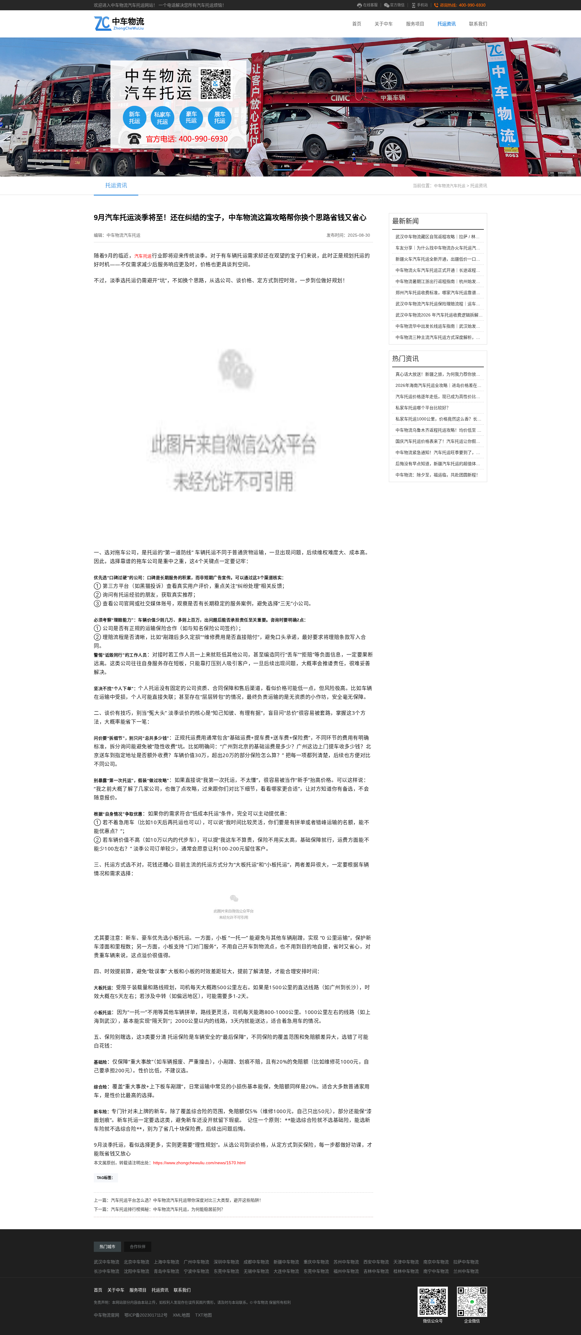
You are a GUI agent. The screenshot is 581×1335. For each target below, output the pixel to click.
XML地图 (181, 1315)
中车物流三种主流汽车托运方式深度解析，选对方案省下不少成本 (457, 337)
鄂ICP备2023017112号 (146, 1315)
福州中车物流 (346, 1271)
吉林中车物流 (376, 1271)
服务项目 (415, 23)
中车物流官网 (106, 1315)
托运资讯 (447, 23)
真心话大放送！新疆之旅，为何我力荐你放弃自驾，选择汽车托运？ (459, 374)
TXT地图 (203, 1315)
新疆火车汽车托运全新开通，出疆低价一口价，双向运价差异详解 (457, 259)
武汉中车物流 (106, 1261)
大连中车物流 (286, 1271)
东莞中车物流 (226, 1271)
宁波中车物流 (196, 1271)
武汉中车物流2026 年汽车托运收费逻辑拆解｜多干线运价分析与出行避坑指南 (469, 315)
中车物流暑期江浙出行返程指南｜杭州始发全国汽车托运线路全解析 (459, 281)
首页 (356, 23)
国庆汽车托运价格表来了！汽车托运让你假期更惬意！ (446, 441)
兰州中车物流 (466, 1271)
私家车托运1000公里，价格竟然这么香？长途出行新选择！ (451, 418)
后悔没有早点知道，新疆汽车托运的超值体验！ (440, 463)
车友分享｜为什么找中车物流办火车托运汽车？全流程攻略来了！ (457, 247)
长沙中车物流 (106, 1271)
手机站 (422, 5)
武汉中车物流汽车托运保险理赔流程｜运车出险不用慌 (446, 303)
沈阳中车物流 (136, 1271)
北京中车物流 (136, 1261)
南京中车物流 (436, 1261)
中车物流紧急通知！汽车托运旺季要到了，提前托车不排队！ (453, 452)
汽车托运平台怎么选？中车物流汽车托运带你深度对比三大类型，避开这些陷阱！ (187, 1200)
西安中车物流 (376, 1261)
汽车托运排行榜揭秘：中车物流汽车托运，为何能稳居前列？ (168, 1209)
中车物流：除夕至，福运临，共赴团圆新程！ (438, 474)
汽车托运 (143, 256)
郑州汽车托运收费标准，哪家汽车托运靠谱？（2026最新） (451, 292)
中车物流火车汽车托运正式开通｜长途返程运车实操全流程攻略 (455, 270)
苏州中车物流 (346, 1261)
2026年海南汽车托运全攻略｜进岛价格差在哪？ (441, 385)
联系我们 (478, 23)
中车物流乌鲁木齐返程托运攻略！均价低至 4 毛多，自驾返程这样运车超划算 (468, 430)
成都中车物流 (256, 1261)
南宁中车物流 (436, 1271)
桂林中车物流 (406, 1271)
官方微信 (397, 5)
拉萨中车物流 (466, 1261)
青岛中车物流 (166, 1271)
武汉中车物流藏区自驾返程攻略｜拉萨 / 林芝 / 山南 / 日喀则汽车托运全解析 (467, 236)
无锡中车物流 (256, 1271)
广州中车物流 (196, 1261)
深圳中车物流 (226, 1261)
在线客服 (370, 5)
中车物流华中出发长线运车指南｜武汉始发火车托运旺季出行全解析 (459, 326)
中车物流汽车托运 (449, 185)
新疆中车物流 (286, 1261)
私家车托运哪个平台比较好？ (423, 407)
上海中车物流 (166, 1261)
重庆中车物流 (316, 1261)
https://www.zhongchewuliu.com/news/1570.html (199, 1162)
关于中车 (384, 23)
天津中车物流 (406, 1261)
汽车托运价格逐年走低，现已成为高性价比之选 (440, 396)
